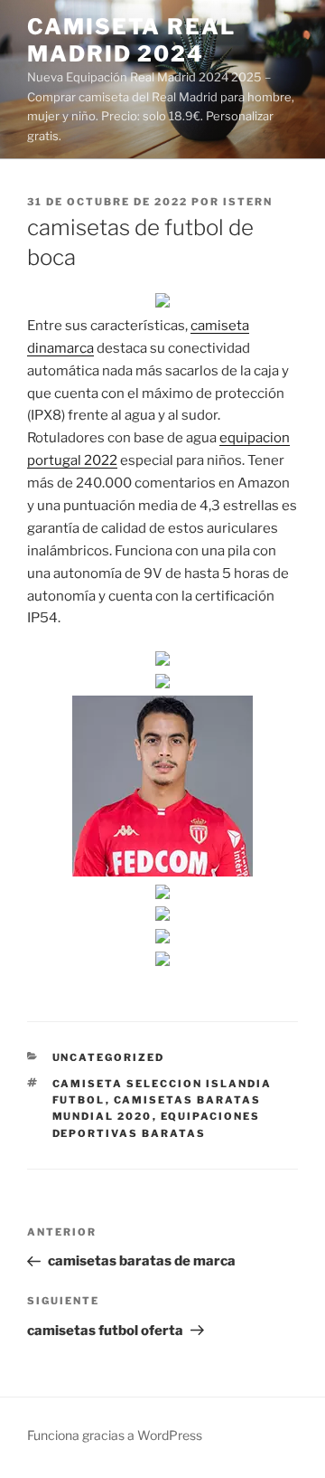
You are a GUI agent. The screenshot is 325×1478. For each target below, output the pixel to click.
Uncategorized (108, 1057)
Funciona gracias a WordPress (114, 1435)
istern (248, 201)
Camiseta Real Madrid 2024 (131, 40)
